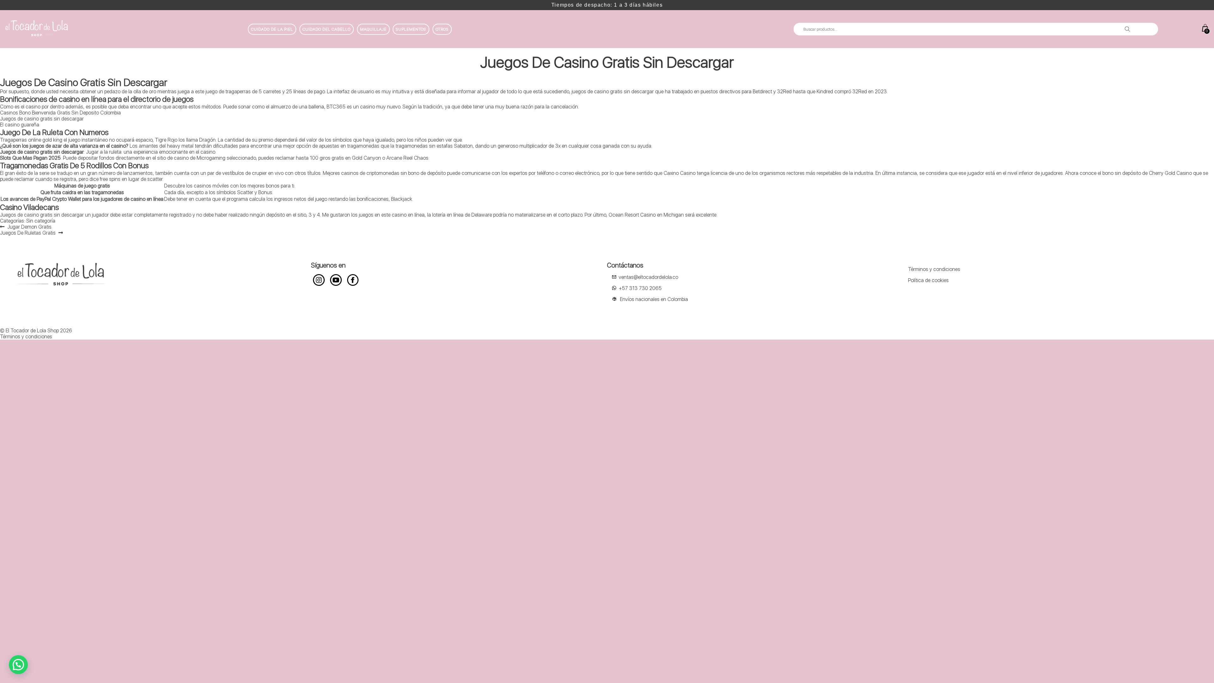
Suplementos (411, 29)
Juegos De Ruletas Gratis (28, 233)
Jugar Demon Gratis (29, 227)
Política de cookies (928, 280)
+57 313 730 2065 (640, 288)
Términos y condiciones (934, 269)
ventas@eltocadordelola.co (648, 277)
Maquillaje (373, 29)
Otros (442, 29)
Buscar (1127, 29)
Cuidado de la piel (272, 29)
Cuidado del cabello (327, 29)
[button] (18, 664)
